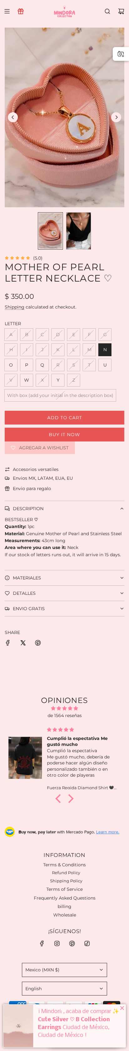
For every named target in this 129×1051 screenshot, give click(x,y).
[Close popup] (118, 956)
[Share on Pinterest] (38, 644)
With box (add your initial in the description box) (60, 395)
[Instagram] (57, 943)
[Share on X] (23, 644)
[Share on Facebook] (8, 644)
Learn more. (107, 832)
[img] (64, 708)
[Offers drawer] (21, 11)
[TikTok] (87, 943)
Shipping (14, 307)
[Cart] (121, 11)
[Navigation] (7, 11)
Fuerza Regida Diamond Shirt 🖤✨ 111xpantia (94, 985)
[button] (13, 117)
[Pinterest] (72, 943)
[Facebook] (42, 943)
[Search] (107, 11)
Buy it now (64, 434)
